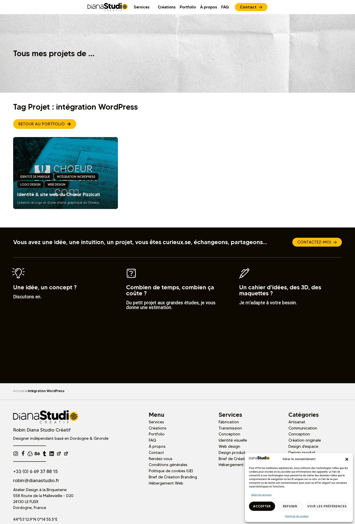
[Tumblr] (44, 453)
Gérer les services (261, 494)
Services (156, 421)
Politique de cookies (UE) (171, 470)
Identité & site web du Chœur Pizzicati (58, 194)
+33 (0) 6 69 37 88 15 (35, 471)
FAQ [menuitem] (225, 7)
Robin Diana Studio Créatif (42, 430)
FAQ (152, 440)
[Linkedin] (51, 453)
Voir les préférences (327, 506)
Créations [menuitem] (167, 7)
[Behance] (37, 453)
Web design (229, 446)
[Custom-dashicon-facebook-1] (22, 453)
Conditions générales (168, 464)
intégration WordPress (76, 177)
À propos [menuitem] (208, 7)
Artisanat (296, 421)
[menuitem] (144, 7)
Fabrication (229, 421)
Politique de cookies (297, 516)
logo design (30, 184)
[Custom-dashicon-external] (58, 453)
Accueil (18, 391)
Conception (229, 434)
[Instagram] (15, 453)
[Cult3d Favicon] (30, 453)
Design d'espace (303, 446)
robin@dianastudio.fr (36, 480)
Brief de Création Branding (173, 476)
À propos (157, 446)
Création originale (304, 440)
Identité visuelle (233, 440)
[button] (347, 459)
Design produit (232, 452)
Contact (156, 452)
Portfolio (157, 434)
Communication (302, 428)
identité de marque (35, 177)
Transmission (230, 428)
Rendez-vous (160, 458)
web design (56, 184)
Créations (157, 428)
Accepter (262, 506)
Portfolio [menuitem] (188, 7)
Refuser (290, 506)
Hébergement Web (166, 483)
